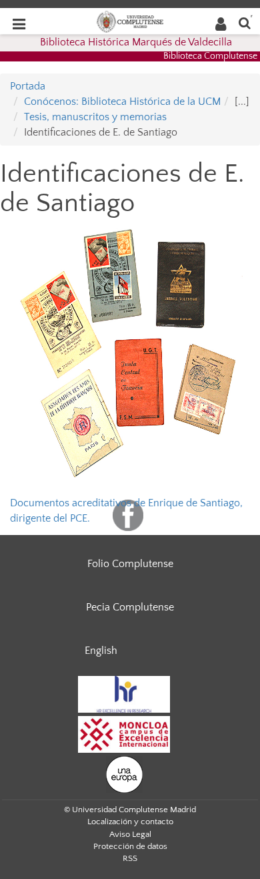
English (101, 651)
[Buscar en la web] (245, 22)
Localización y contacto (130, 821)
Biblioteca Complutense (210, 56)
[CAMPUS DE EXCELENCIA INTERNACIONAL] (124, 733)
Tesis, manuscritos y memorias (95, 117)
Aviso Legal (130, 834)
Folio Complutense (130, 564)
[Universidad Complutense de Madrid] (130, 21)
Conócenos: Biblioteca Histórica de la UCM (122, 102)
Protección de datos (130, 846)
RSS (130, 858)
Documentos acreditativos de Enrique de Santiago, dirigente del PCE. (130, 353)
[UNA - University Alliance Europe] (124, 773)
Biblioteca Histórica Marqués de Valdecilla (136, 42)
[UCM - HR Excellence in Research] (124, 693)
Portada (27, 86)
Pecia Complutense (130, 607)
